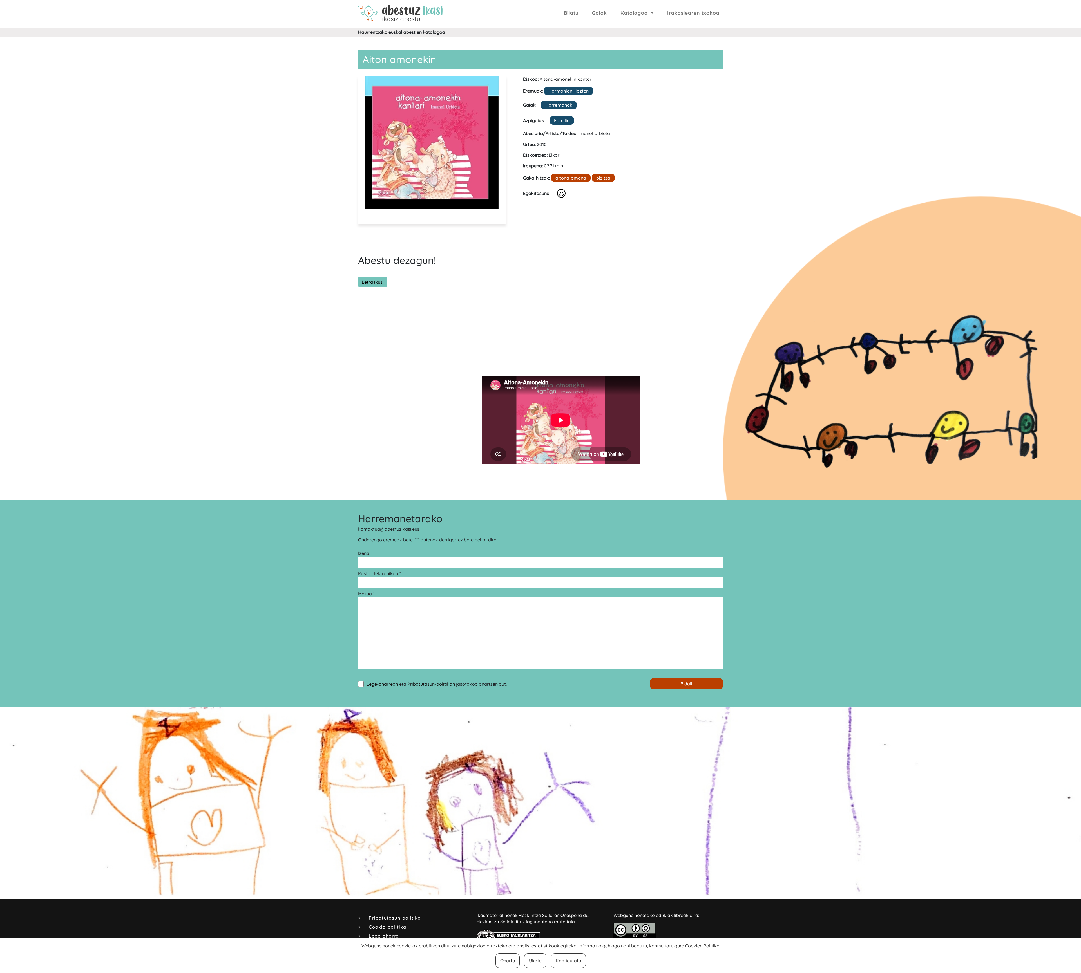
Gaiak (599, 13)
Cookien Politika (702, 946)
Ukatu (535, 960)
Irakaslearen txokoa (693, 13)
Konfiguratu (568, 960)
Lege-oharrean (383, 684)
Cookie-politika (387, 927)
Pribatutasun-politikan (431, 684)
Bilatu (571, 13)
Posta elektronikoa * (379, 573)
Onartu (507, 960)
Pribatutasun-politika (395, 918)
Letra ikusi (373, 282)
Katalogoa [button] (634, 13)
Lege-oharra (384, 936)
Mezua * (366, 594)
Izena (363, 553)
